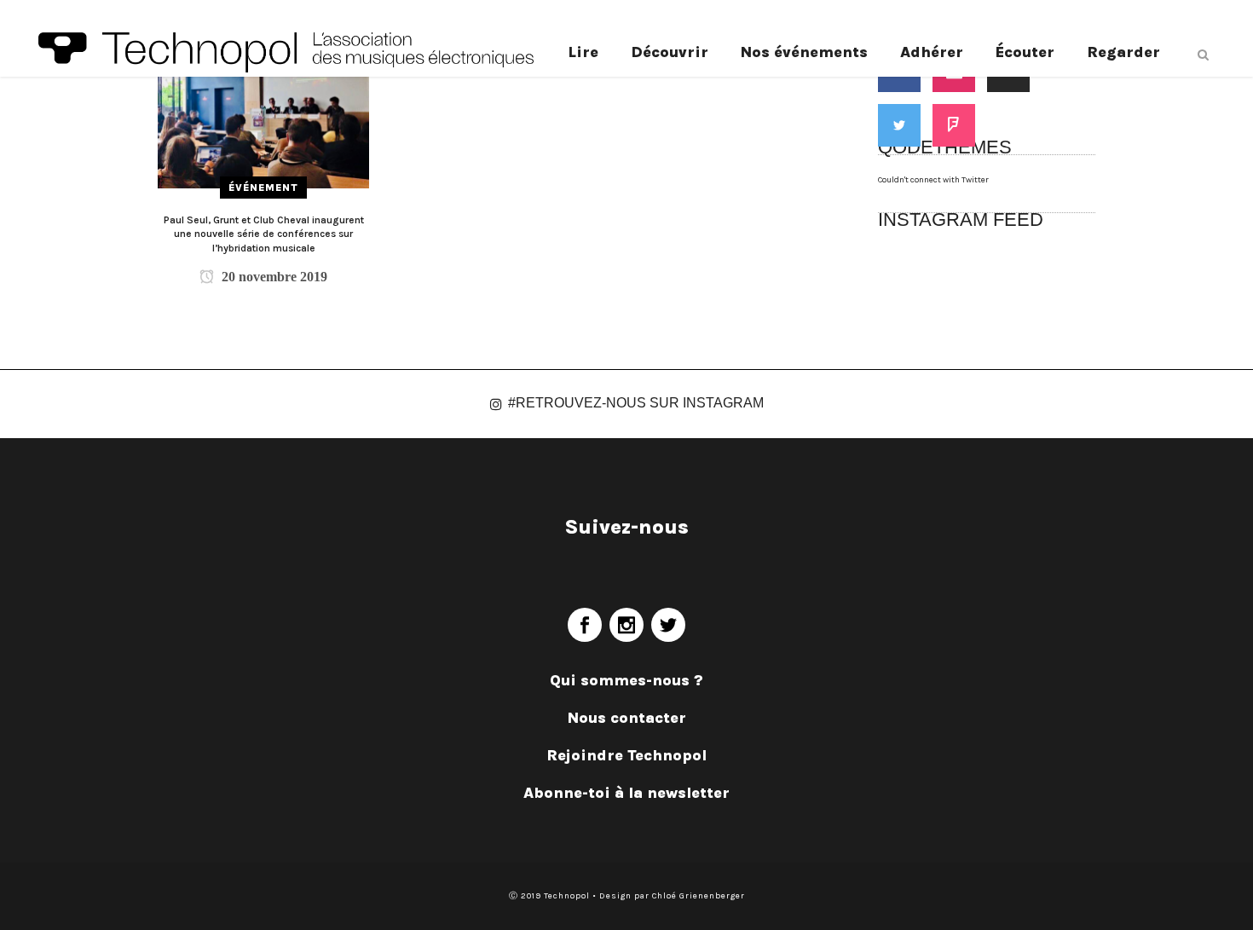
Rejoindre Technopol (626, 755)
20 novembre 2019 (272, 276)
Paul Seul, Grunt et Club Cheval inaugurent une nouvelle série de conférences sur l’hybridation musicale (264, 234)
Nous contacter (627, 717)
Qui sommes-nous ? (626, 680)
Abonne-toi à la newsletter (626, 792)
